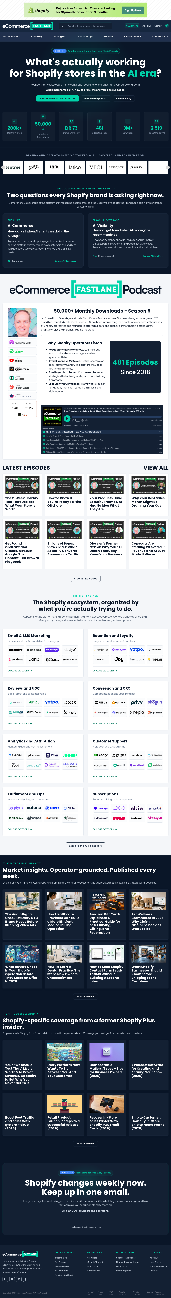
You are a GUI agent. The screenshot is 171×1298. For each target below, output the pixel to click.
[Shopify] (85, 10)
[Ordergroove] (101, 818)
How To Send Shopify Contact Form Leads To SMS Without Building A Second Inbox (106, 974)
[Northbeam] (34, 755)
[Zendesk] (137, 755)
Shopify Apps (85, 36)
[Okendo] (16, 702)
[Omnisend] (34, 649)
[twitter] (19, 1279)
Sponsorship (159, 36)
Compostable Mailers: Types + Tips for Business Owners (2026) (106, 1070)
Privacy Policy (100, 1293)
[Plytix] (16, 808)
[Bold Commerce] (119, 818)
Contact (158, 25)
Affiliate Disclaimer (137, 1293)
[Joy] (119, 659)
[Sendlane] (16, 659)
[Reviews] (34, 712)
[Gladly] (101, 755)
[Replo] (137, 712)
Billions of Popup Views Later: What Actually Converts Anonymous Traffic (63, 549)
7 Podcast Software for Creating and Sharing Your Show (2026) (147, 1070)
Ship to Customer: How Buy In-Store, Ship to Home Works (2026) (148, 1123)
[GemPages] (101, 712)
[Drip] (34, 659)
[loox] (70, 702)
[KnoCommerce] (70, 712)
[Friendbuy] (137, 659)
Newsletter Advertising (127, 1262)
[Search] (62, 26)
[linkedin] (5, 1279)
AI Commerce (10, 36)
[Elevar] (70, 765)
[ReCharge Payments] (101, 808)
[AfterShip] (52, 818)
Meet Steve (155, 1262)
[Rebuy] (101, 702)
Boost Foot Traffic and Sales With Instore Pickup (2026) (19, 1123)
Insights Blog (61, 1257)
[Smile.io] (101, 649)
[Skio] (137, 808)
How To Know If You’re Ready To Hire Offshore (64, 501)
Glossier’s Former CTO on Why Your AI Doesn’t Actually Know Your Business (105, 549)
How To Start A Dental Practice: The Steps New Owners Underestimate (63, 972)
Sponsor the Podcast (126, 1257)
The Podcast (61, 1262)
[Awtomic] (137, 818)
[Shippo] (34, 818)
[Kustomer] (101, 765)
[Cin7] (52, 808)
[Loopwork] (119, 808)
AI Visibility (36, 36)
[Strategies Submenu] (67, 36)
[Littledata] (34, 765)
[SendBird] (137, 765)
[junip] (34, 702)
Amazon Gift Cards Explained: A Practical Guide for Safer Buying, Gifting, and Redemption (105, 923)
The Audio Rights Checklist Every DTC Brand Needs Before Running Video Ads (21, 920)
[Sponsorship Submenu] (168, 36)
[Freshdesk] (155, 765)
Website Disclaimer (122, 1293)
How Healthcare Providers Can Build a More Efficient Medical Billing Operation (63, 922)
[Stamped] (155, 649)
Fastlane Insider (132, 36)
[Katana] (34, 808)
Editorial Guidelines (159, 1266)
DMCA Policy (110, 1293)
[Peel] (16, 765)
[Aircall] (119, 765)
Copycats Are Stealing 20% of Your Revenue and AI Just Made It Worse (148, 549)
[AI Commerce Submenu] (20, 36)
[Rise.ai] (155, 659)
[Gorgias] (119, 755)
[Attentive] (16, 649)
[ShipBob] (70, 808)
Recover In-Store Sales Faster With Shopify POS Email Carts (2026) (104, 1123)
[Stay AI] (155, 818)
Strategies (59, 36)
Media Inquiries (123, 1270)
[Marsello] (101, 659)
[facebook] (25, 1279)
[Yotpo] (137, 649)
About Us (147, 25)
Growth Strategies (96, 1262)
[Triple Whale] (16, 755)
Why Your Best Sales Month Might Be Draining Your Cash (148, 501)
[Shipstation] (16, 818)
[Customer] (70, 659)
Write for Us (121, 1266)
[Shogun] (155, 702)
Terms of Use (91, 1293)
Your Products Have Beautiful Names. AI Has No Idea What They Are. (105, 503)
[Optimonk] (155, 712)
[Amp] (70, 755)
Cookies (150, 1292)
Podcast (108, 36)
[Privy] (137, 702)
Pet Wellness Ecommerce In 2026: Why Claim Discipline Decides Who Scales (148, 922)
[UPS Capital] (70, 818)
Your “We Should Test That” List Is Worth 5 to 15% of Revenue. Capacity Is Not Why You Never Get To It (20, 1074)
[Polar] (52, 755)
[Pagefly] (119, 712)
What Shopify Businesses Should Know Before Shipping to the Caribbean (147, 974)
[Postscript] (52, 649)
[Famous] (155, 755)
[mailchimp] (52, 659)
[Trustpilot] (52, 712)
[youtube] (12, 1279)
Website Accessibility (160, 1293)
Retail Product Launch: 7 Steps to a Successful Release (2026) (63, 1123)
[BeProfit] (52, 765)
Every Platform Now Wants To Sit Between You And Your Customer (63, 1070)
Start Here (92, 1257)
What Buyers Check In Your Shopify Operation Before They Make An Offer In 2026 (21, 974)
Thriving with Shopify (65, 1275)
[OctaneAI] (119, 702)
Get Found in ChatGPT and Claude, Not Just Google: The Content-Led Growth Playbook (22, 553)
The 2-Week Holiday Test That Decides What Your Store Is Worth (21, 503)
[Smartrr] (155, 808)
